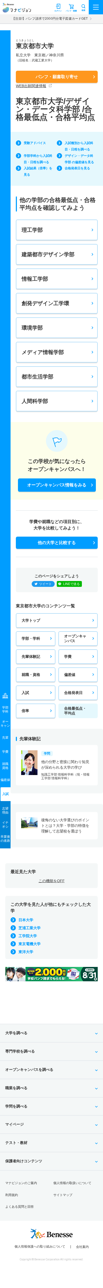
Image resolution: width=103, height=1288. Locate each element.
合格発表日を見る (77, 168)
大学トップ (31, 620)
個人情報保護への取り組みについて (40, 1246)
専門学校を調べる (20, 1051)
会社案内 (82, 1247)
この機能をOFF (52, 881)
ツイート (45, 584)
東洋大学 (25, 952)
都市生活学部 (37, 377)
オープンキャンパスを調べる (29, 1069)
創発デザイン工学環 (45, 303)
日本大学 (25, 920)
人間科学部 (35, 401)
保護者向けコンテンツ (23, 1161)
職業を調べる (16, 1088)
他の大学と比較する (57, 542)
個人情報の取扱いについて (72, 1183)
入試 (25, 693)
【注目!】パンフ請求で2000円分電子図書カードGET (50, 18)
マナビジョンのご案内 (21, 1183)
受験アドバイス (35, 143)
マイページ (14, 1124)
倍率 (25, 711)
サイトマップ (62, 1195)
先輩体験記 (31, 656)
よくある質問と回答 (19, 1207)
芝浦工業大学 (29, 928)
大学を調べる (16, 1033)
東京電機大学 (29, 944)
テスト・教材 (16, 1142)
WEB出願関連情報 (31, 86)
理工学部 (32, 230)
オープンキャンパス (75, 638)
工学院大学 (27, 936)
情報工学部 (35, 279)
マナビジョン (17, 9)
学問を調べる (16, 1106)
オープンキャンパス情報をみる (56, 485)
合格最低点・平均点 (75, 710)
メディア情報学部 (43, 352)
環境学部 (32, 328)
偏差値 (69, 674)
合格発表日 (73, 693)
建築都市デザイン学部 (48, 254)
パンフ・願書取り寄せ (57, 76)
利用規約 (11, 1195)
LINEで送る (71, 584)
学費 (68, 656)
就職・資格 (31, 674)
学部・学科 (31, 638)
